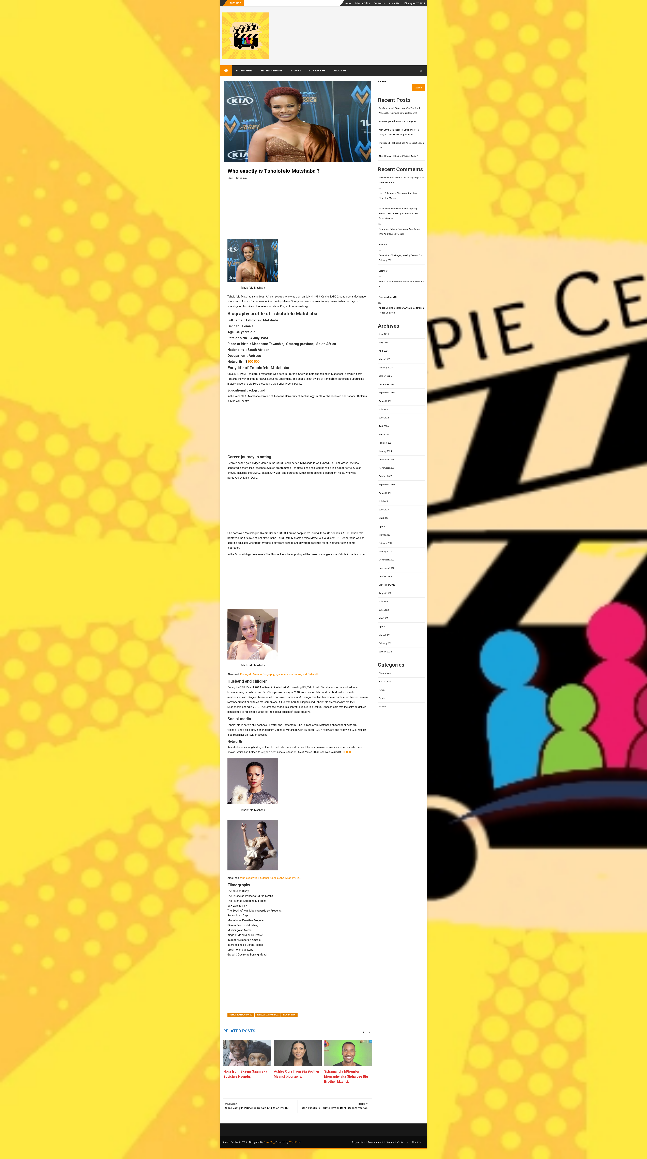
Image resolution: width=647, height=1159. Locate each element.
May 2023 (383, 518)
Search (382, 81)
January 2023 (385, 551)
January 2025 (385, 376)
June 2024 (384, 417)
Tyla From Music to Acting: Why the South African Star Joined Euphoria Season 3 (400, 110)
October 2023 (385, 476)
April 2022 (384, 626)
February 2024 (386, 443)
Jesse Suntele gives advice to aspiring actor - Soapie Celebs (401, 180)
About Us (394, 3)
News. (382, 690)
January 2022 (385, 651)
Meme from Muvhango (240, 1015)
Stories (296, 70)
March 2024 (384, 434)
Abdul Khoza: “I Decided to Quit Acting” (398, 156)
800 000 (253, 361)
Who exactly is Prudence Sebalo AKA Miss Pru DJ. (270, 878)
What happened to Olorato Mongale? (263, 3)
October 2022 (385, 576)
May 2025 (383, 342)
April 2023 (384, 526)
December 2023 (386, 459)
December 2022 (386, 559)
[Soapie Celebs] (226, 70)
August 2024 (385, 401)
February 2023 (386, 543)
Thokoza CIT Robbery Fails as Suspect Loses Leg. (401, 145)
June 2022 (384, 610)
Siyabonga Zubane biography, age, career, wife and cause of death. (400, 231)
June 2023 (384, 509)
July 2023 (383, 501)
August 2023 (385, 493)
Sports (382, 698)
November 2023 (386, 468)
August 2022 (385, 593)
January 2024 (385, 451)
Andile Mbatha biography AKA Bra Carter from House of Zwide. (401, 310)
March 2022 (384, 635)
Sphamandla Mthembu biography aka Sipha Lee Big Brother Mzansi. (346, 1076)
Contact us (379, 3)
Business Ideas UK (388, 297)
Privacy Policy (362, 3)
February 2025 (386, 367)
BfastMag (269, 1142)
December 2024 (386, 384)
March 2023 (384, 535)
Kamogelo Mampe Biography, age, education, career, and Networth (279, 674)
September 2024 (387, 392)
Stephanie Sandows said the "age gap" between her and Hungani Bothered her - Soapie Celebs (399, 213)
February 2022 (386, 643)
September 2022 (387, 585)
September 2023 (387, 484)
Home (348, 3)
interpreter (384, 244)
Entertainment (272, 70)
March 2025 (384, 359)
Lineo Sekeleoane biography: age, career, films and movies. (399, 195)
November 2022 (386, 568)
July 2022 (383, 601)
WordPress (295, 1142)
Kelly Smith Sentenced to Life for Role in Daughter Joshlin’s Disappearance (399, 132)
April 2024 (384, 426)
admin (230, 178)
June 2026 (384, 334)
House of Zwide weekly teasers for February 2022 (401, 284)
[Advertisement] (297, 212)
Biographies (244, 70)
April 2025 (384, 351)
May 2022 (383, 618)
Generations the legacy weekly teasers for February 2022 (400, 257)
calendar (383, 271)
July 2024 (383, 409)
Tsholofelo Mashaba (268, 1015)
